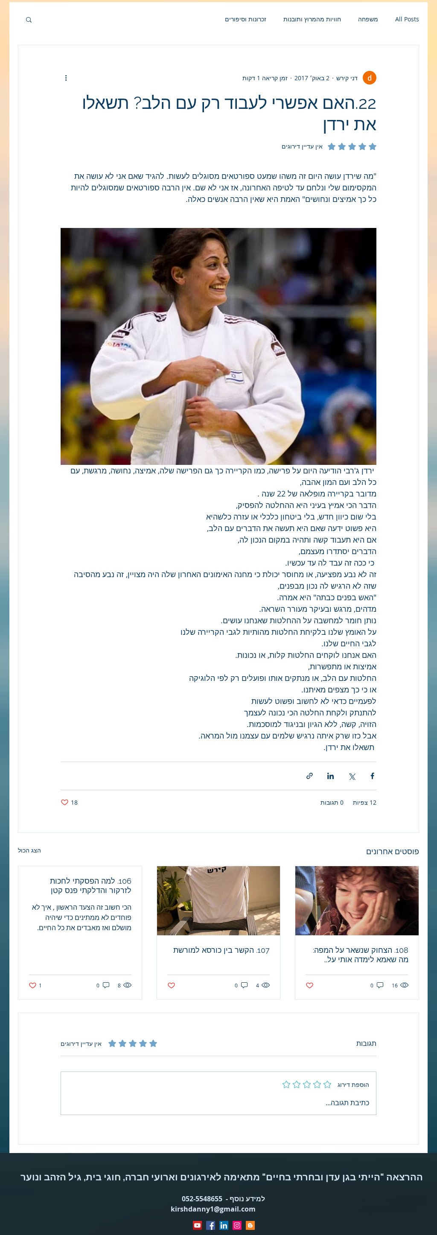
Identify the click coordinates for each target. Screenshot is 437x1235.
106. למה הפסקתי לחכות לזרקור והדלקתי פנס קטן (90, 885)
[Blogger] (250, 1225)
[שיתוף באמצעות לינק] (310, 776)
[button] (29, 19)
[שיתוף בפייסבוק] (372, 776)
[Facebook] (210, 1225)
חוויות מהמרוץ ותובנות (312, 19)
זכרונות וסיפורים (245, 19)
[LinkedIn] (223, 1225)
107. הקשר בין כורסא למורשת (221, 950)
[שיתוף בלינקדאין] (330, 776)
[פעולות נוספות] (66, 78)
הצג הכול (29, 850)
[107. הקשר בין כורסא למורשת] (218, 900)
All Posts (407, 19)
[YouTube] (197, 1225)
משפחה (368, 19)
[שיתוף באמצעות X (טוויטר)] (351, 776)
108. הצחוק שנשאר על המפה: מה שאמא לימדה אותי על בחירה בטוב (360, 955)
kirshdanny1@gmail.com (213, 1209)
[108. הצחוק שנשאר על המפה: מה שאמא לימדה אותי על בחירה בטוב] (357, 900)
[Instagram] (237, 1225)
